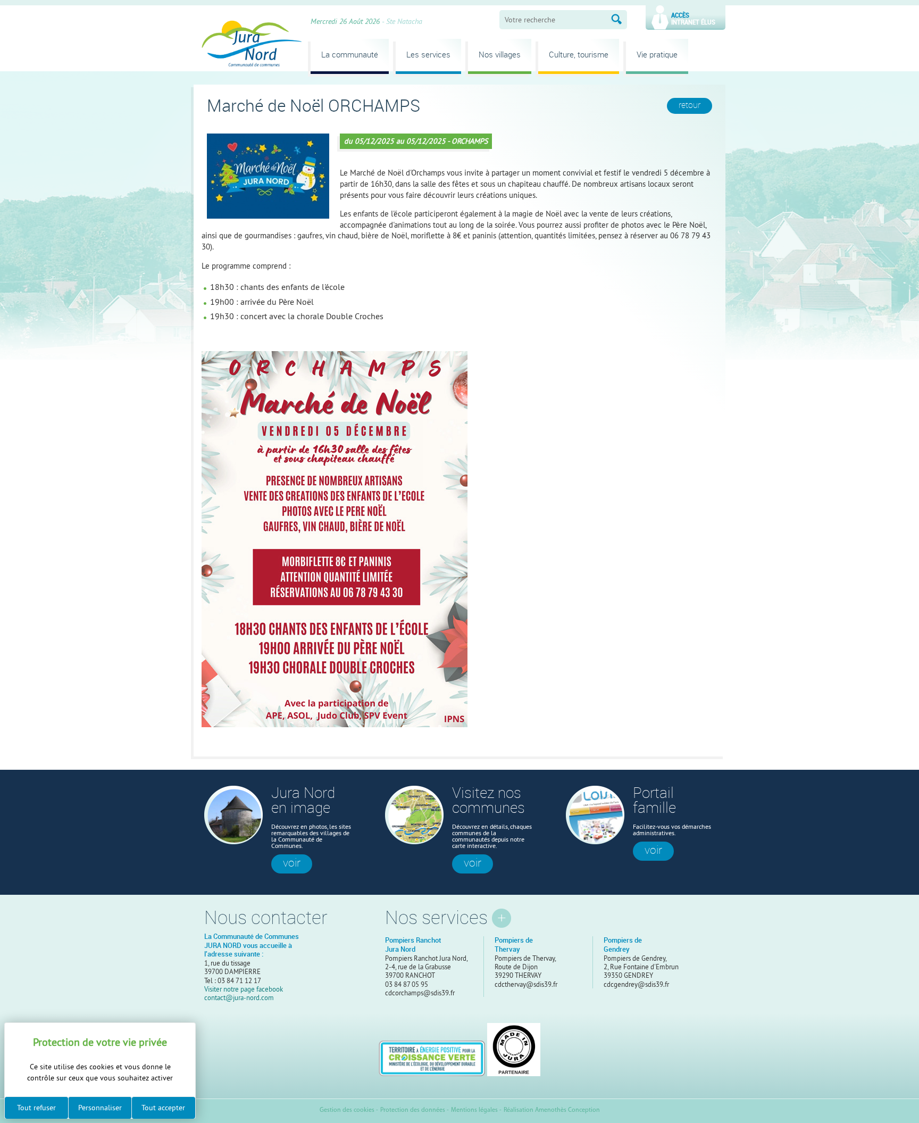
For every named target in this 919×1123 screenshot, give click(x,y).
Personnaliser (100, 1107)
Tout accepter (163, 1107)
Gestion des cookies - (349, 1110)
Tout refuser (36, 1107)
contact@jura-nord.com (239, 997)
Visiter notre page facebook (243, 989)
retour (689, 105)
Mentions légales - (476, 1110)
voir (291, 862)
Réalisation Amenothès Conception (552, 1110)
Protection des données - (414, 1110)
